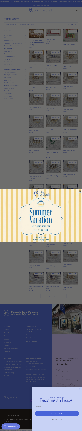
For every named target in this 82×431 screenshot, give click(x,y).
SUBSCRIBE (57, 413)
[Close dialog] (80, 191)
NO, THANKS (57, 420)
